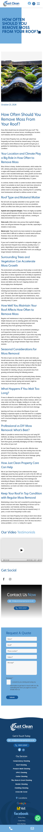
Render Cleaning (22, 784)
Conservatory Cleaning (21, 761)
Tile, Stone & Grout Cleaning (21, 780)
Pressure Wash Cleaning (21, 769)
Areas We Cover (21, 792)
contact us (15, 523)
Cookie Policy (21, 820)
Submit (12, 697)
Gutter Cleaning (21, 776)
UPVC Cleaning (21, 772)
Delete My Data (21, 824)
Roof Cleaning (21, 765)
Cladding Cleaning (21, 788)
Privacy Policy (21, 817)
